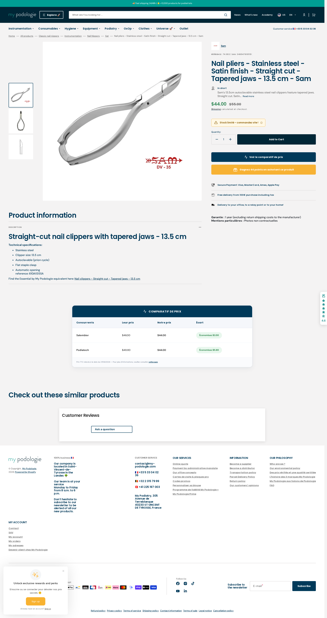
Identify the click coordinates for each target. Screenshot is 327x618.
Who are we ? (277, 464)
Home (12, 36)
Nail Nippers (93, 36)
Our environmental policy (285, 468)
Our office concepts (184, 472)
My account (16, 537)
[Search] (226, 15)
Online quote (180, 464)
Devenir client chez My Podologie (28, 549)
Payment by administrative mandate (195, 468)
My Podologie (29, 468)
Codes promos (181, 481)
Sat (107, 36)
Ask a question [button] (105, 429)
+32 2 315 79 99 (149, 481)
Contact (14, 528)
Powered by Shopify (25, 472)
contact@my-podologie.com (145, 465)
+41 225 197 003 (149, 487)
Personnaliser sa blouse (187, 485)
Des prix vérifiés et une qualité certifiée (293, 472)
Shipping (216, 109)
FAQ (272, 485)
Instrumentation (73, 36)
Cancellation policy (223, 610)
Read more (248, 96)
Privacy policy (114, 610)
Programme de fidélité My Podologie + (196, 489)
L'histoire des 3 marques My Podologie (292, 476)
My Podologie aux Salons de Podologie (293, 481)
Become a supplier (240, 464)
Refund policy (98, 610)
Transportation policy (243, 472)
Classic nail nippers (49, 36)
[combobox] (150, 15)
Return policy (237, 481)
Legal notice (205, 610)
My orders (14, 541)
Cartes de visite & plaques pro (191, 476)
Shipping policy (150, 610)
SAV (11, 532)
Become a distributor (242, 468)
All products (26, 36)
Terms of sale (190, 610)
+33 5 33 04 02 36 (147, 473)
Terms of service (132, 610)
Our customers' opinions (244, 485)
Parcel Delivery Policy (242, 476)
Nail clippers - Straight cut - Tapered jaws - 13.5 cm (107, 279)
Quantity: (216, 132)
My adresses (16, 545)
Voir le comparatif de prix (266, 157)
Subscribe (304, 586)
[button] (313, 15)
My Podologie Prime (184, 494)
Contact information (171, 610)
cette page (153, 362)
